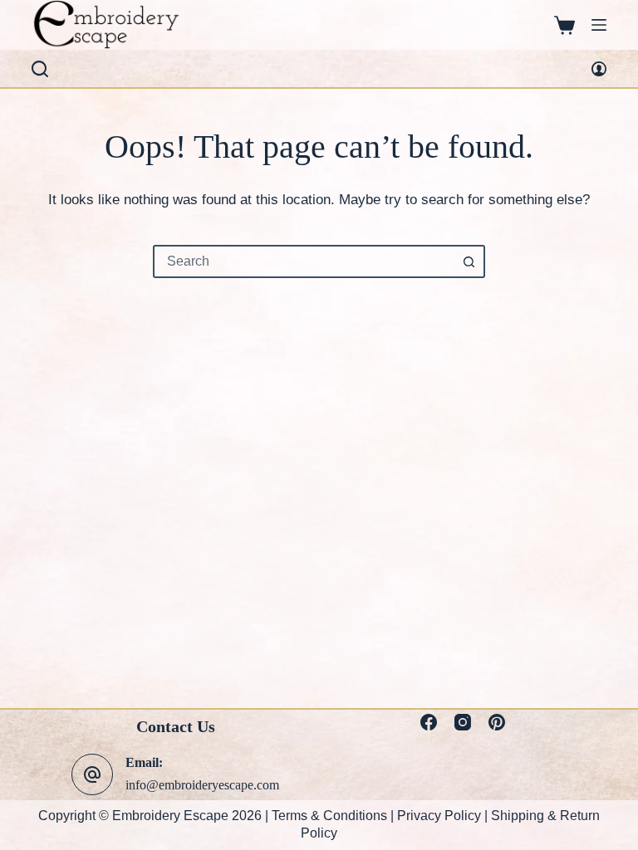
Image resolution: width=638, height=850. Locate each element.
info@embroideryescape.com (202, 785)
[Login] (598, 68)
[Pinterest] (496, 722)
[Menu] (598, 24)
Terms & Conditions (329, 815)
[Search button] (468, 261)
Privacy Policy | (444, 815)
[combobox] (304, 261)
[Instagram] (462, 722)
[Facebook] (428, 722)
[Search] (40, 69)
